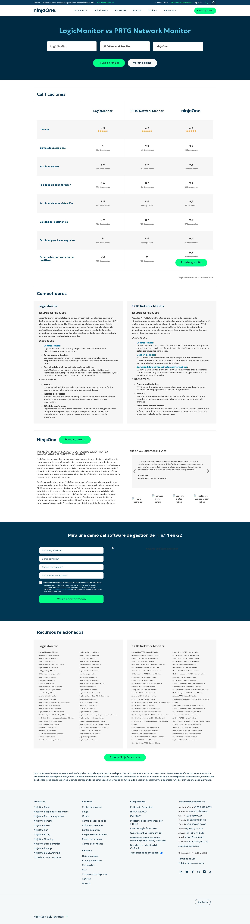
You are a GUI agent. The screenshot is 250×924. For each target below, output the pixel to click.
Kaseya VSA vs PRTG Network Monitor (187, 724)
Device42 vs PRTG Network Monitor (145, 652)
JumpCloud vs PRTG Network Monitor (146, 655)
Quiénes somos (90, 856)
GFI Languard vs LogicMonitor (50, 674)
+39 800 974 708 (193, 828)
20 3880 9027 (194, 815)
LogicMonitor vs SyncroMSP (90, 734)
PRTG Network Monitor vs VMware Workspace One (151, 702)
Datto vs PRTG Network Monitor (184, 677)
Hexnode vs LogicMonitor (48, 727)
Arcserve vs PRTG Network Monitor (186, 658)
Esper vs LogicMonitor (47, 680)
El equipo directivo (92, 860)
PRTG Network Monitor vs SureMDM (145, 668)
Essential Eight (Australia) (143, 828)
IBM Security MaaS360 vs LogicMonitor (53, 715)
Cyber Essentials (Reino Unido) (146, 833)
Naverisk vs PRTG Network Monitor (186, 671)
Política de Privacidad (141, 807)
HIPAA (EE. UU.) (138, 811)
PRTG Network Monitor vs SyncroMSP (187, 712)
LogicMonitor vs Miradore (48, 658)
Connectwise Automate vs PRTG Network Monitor (191, 721)
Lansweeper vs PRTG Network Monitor (187, 734)
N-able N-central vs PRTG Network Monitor (189, 674)
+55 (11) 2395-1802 (195, 837)
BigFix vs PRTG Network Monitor (185, 740)
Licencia (86, 883)
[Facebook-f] (192, 871)
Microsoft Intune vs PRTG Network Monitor (189, 705)
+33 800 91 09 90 (196, 820)
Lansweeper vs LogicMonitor (90, 664)
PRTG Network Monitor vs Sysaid (144, 705)
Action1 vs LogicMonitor (47, 693)
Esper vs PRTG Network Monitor (143, 686)
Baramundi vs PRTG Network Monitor (145, 727)
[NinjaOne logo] (45, 10)
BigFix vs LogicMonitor (88, 737)
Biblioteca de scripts (92, 825)
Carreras (86, 878)
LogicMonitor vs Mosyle (47, 677)
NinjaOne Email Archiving (47, 853)
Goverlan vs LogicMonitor (89, 705)
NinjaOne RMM (42, 807)
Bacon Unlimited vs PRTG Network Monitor (148, 737)
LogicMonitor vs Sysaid (47, 699)
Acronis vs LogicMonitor (47, 696)
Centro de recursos (92, 807)
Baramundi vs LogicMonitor (49, 724)
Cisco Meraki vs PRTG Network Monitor (146, 671)
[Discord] (204, 871)
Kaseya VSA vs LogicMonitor (90, 730)
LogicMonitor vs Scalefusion (49, 705)
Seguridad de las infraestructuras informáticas (162, 367)
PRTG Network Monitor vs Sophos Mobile (147, 683)
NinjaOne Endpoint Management (51, 811)
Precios (137, 10)
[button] (134, 471)
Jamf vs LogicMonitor (47, 661)
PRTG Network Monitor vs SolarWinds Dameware (191, 690)
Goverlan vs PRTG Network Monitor (186, 727)
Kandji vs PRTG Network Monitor (144, 680)
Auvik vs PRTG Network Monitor (184, 718)
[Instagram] (198, 871)
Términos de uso (187, 858)
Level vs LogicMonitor (47, 737)
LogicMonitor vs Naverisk (89, 680)
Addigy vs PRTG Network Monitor (144, 690)
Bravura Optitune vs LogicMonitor (92, 721)
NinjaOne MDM (42, 825)
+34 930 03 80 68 (196, 824)
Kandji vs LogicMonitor (47, 683)
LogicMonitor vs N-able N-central (92, 683)
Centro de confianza (92, 843)
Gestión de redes (146, 355)
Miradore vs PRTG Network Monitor (145, 658)
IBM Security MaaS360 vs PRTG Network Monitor (150, 715)
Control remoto (52, 345)
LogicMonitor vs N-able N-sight (50, 721)
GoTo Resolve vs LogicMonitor (50, 740)
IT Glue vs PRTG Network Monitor (185, 668)
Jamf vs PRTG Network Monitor (143, 661)
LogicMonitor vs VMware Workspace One (54, 702)
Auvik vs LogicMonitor (88, 708)
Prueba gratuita (205, 10)
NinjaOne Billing (42, 834)
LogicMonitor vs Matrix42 (89, 652)
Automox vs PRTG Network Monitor (186, 715)
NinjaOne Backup (43, 848)
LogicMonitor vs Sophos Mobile (50, 686)
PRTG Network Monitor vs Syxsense (186, 655)
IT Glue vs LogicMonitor (88, 677)
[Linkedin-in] (181, 871)
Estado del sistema (92, 839)
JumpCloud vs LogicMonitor (49, 655)
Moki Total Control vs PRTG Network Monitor (148, 664)
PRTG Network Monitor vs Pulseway (186, 661)
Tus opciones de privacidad (144, 852)
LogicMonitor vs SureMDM (48, 668)
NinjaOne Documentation (47, 843)
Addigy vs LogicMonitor (47, 671)
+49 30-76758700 (198, 811)
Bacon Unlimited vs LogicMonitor (51, 734)
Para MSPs (120, 10)
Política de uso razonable (191, 863)
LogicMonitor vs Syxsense (89, 661)
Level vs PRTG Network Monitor (143, 740)
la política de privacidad (62, 589)
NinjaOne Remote (43, 820)
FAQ (84, 869)
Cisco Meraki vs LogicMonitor (50, 690)
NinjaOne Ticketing (44, 839)
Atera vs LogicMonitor (88, 699)
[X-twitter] (210, 871)
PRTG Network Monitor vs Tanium (185, 737)
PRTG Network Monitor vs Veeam (185, 680)
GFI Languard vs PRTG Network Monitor (146, 674)
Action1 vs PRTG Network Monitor (144, 693)
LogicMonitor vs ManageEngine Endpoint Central (98, 715)
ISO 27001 (135, 816)
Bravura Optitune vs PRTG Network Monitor (189, 683)
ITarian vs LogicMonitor (47, 730)
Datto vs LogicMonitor (88, 686)
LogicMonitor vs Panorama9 (90, 693)
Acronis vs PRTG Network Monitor (144, 696)
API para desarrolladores (94, 834)
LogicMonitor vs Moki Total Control (51, 664)
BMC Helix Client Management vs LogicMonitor (56, 718)
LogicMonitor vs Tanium (88, 740)
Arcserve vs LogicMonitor (89, 668)
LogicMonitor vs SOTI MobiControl (51, 712)
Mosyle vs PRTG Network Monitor (144, 677)
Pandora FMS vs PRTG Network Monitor (146, 712)
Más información (104, 3)
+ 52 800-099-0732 (197, 841)
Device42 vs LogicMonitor (48, 652)
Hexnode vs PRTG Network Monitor (145, 730)
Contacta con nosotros (181, 2)
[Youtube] (186, 871)
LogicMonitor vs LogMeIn (89, 712)
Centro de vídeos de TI (94, 820)
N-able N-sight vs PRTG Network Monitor (188, 693)
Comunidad (88, 865)
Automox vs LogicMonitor (89, 702)
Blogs (85, 811)
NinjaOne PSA (41, 830)
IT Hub (85, 816)
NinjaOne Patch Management (49, 816)
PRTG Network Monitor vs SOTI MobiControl (148, 718)
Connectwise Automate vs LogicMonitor (95, 727)
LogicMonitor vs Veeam (88, 690)
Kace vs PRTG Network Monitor (143, 699)
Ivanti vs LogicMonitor (88, 674)
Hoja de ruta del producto (47, 857)
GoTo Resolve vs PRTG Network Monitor (146, 743)
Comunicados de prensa (94, 874)
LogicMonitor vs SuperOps (89, 655)
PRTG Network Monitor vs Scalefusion (146, 708)
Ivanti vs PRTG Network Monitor (184, 664)
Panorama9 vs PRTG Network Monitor (187, 686)
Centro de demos (91, 830)
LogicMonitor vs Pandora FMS (50, 708)
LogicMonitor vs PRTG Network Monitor (94, 724)
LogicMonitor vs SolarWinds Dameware (94, 696)
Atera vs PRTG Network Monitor (184, 696)
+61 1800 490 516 (194, 833)
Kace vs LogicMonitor (88, 658)
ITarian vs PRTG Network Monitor (144, 734)
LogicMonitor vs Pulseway (89, 671)
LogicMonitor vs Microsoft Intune (92, 718)
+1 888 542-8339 (161, 2)
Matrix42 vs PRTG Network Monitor (186, 652)
